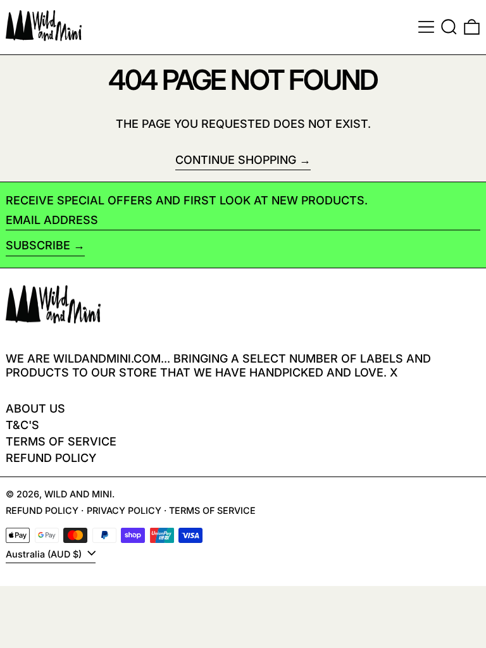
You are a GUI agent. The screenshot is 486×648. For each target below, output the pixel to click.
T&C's (22, 425)
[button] (449, 27)
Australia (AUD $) (45, 554)
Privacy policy (124, 510)
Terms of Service (61, 441)
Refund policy (51, 457)
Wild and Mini (78, 494)
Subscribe (38, 245)
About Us (35, 408)
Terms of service (212, 510)
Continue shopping (235, 159)
